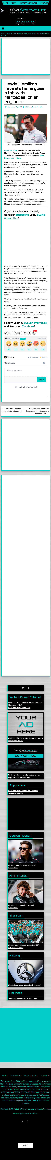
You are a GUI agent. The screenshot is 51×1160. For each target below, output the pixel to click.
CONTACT (44, 3)
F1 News (7, 33)
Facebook (28, 325)
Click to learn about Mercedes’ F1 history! (24, 984)
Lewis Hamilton (10, 150)
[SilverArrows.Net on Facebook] (28, 687)
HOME (5, 3)
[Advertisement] (25, 56)
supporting (22, 214)
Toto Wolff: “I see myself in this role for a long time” (12, 409)
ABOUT (13, 3)
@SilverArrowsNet (35, 322)
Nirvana (24, 1113)
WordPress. (34, 1113)
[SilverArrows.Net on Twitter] (23, 687)
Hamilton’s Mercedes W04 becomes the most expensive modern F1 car (37, 410)
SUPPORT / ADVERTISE (28, 3)
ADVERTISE (15, 1075)
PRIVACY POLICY (31, 1075)
